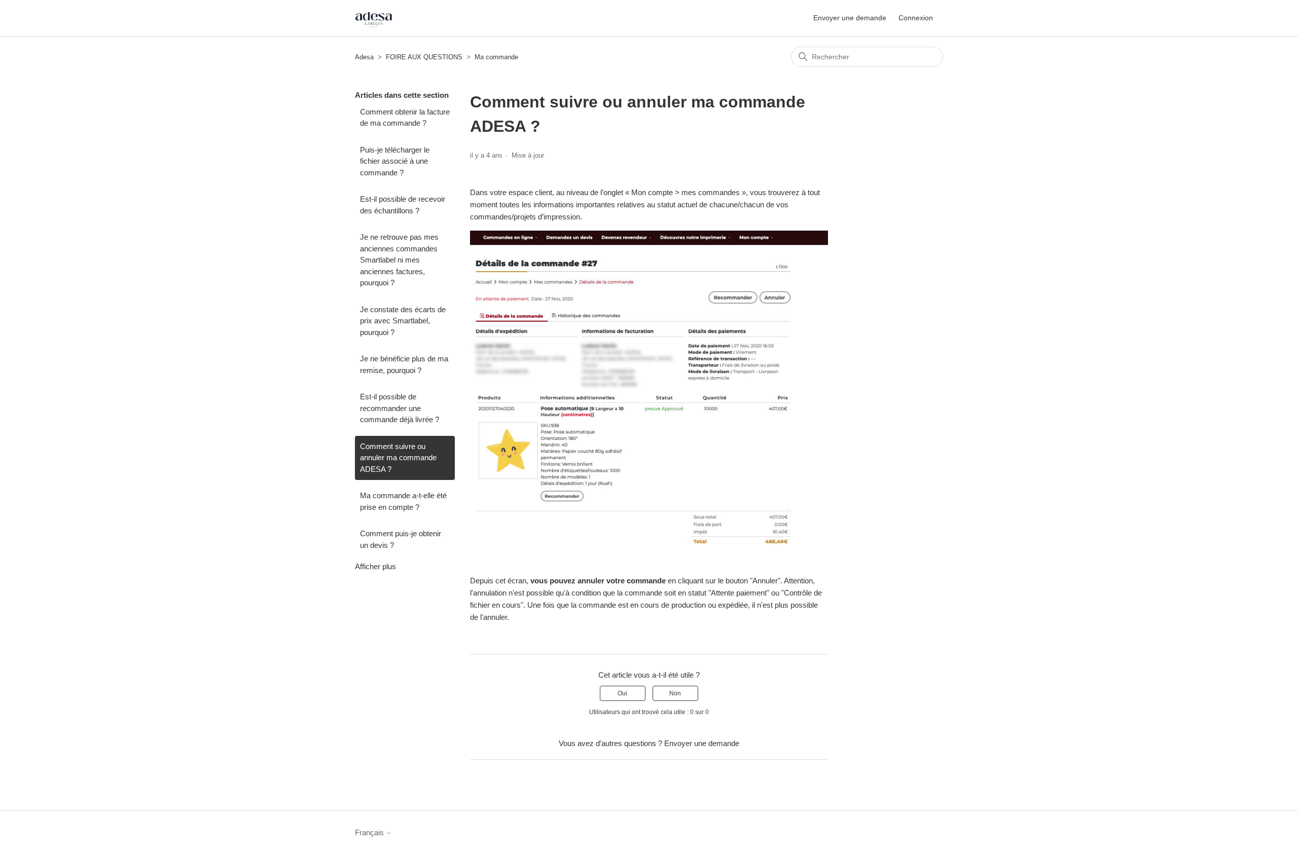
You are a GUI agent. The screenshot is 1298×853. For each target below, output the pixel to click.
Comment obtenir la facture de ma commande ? (405, 117)
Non (675, 693)
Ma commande (496, 57)
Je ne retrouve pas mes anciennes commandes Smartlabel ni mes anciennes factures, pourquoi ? (399, 260)
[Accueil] (373, 18)
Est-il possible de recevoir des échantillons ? (402, 205)
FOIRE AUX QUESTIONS (424, 57)
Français (370, 832)
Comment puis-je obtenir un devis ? (400, 539)
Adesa (364, 57)
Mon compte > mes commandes (685, 192)
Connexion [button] (915, 18)
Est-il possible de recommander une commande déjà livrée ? (399, 408)
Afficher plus (375, 566)
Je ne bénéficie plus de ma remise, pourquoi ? (404, 364)
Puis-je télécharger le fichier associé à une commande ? (394, 161)
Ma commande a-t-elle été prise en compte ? (403, 501)
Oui (622, 693)
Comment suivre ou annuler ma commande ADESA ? (398, 457)
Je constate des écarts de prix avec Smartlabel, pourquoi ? (403, 321)
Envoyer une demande (849, 18)
